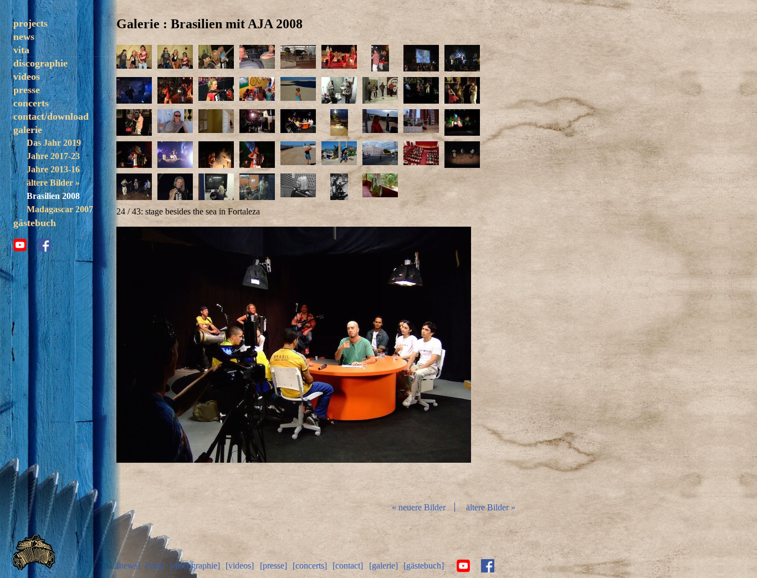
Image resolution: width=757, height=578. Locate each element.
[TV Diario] (380, 90)
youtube (20, 245)
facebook (44, 245)
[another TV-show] (298, 122)
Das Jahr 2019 (54, 142)
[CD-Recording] (216, 186)
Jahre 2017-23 (53, 156)
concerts (31, 103)
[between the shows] (298, 90)
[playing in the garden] (339, 186)
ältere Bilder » (53, 182)
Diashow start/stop (293, 360)
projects (30, 23)
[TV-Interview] (257, 122)
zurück (175, 360)
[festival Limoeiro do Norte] (298, 58)
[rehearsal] (298, 186)
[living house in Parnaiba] (216, 122)
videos (26, 76)
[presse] (273, 565)
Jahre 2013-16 (53, 169)
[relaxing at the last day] (380, 186)
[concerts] (310, 565)
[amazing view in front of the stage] (421, 122)
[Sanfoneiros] (339, 58)
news (23, 36)
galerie (27, 129)
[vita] (155, 565)
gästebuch (34, 222)
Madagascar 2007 (60, 209)
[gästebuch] (423, 565)
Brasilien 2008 (53, 196)
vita (21, 49)
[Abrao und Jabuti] (134, 58)
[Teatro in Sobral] (380, 154)
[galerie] (383, 565)
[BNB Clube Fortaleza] (421, 90)
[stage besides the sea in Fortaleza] (339, 122)
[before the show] (380, 122)
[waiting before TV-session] (339, 90)
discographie (40, 63)
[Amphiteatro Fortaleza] (462, 122)
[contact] (348, 565)
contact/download (51, 116)
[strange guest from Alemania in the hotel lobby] (257, 90)
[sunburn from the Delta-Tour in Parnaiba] (175, 122)
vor (412, 360)
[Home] (34, 567)
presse (26, 89)
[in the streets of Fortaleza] (298, 154)
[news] (128, 565)
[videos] (240, 565)
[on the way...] (257, 58)
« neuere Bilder (419, 507)
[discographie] (195, 565)
